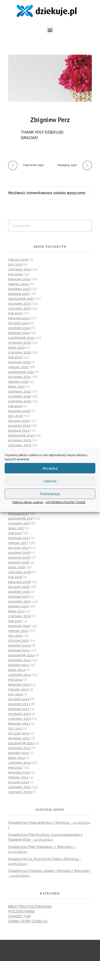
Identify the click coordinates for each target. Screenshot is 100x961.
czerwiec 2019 (19, 445)
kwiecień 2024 (19, 279)
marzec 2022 (18, 367)
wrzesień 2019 (19, 440)
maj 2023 (15, 313)
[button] (50, 30)
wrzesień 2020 (19, 396)
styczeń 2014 (18, 699)
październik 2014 (21, 655)
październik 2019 (21, 435)
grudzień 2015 (19, 592)
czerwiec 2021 (19, 391)
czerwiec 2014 (19, 675)
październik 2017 (21, 518)
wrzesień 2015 (19, 601)
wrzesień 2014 (19, 660)
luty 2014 (15, 694)
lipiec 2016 (16, 567)
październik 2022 (21, 338)
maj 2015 (15, 621)
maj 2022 (15, 357)
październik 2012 (21, 743)
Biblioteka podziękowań (30, 906)
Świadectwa (19, 916)
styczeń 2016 (18, 587)
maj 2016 (15, 577)
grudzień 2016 (19, 552)
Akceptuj (50, 468)
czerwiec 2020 (19, 401)
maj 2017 (15, 533)
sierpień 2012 (18, 753)
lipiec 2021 (16, 386)
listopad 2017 (18, 513)
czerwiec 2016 (19, 572)
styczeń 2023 (18, 323)
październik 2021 (21, 372)
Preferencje (50, 494)
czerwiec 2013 (19, 719)
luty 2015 (15, 635)
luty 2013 (15, 728)
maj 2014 (15, 679)
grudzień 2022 (19, 328)
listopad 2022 (19, 333)
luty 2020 (15, 416)
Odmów (50, 481)
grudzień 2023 (19, 289)
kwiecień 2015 (19, 626)
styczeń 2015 (18, 640)
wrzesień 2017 (19, 523)
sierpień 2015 (18, 606)
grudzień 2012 (19, 738)
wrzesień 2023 (19, 303)
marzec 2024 (18, 284)
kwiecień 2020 (19, 411)
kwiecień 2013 (19, 723)
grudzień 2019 (19, 425)
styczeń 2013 (18, 733)
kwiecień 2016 (19, 582)
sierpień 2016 (18, 562)
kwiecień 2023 (19, 318)
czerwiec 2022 (19, 352)
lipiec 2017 (16, 528)
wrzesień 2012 (19, 748)
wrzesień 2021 (19, 377)
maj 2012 (15, 767)
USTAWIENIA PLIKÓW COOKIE (66, 502)
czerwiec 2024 (19, 269)
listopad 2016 (19, 557)
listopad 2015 (18, 596)
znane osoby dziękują (27, 921)
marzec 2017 (18, 543)
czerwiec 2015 (19, 616)
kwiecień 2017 (19, 538)
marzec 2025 (18, 259)
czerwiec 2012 (19, 762)
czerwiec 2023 (19, 308)
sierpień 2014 (18, 665)
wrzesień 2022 (19, 342)
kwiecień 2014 (19, 684)
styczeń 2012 (18, 782)
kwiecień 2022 (19, 362)
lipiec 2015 (16, 611)
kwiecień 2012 (19, 772)
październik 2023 (21, 298)
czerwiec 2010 (19, 787)
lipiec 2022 (16, 347)
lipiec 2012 (16, 758)
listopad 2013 (18, 709)
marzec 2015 (18, 631)
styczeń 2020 (19, 421)
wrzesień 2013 (19, 714)
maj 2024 (15, 274)
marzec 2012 (18, 777)
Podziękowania (21, 911)
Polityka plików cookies (27, 502)
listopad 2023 (19, 294)
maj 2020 (15, 406)
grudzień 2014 (19, 645)
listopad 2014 (19, 650)
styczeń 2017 (18, 548)
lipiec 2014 (16, 670)
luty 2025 (15, 264)
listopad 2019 (19, 430)
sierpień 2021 (18, 382)
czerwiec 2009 (20, 792)
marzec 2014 (18, 689)
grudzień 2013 (19, 704)
